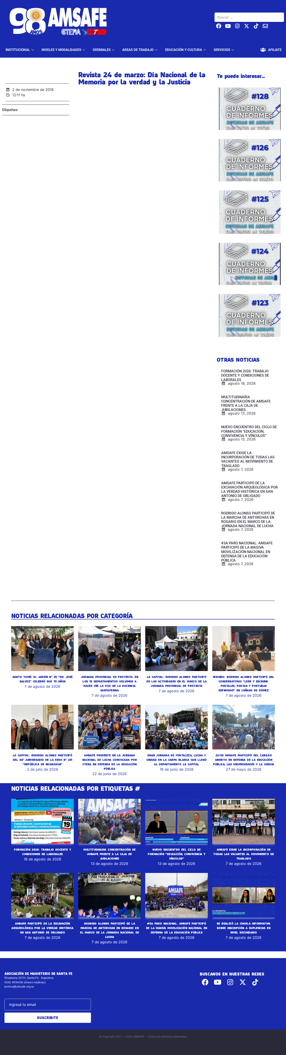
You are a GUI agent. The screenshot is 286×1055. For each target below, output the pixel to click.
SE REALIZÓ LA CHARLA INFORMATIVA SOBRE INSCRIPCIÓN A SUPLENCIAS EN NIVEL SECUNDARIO (243, 927)
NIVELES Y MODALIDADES (61, 50)
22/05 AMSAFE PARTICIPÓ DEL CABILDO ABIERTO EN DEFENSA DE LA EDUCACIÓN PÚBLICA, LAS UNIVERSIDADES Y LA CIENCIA (243, 759)
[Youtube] (228, 26)
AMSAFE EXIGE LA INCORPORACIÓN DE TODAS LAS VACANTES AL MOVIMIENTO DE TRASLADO (243, 853)
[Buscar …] (249, 17)
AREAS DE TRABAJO (138, 50)
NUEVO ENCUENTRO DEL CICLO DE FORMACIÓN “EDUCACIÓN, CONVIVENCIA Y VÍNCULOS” (176, 853)
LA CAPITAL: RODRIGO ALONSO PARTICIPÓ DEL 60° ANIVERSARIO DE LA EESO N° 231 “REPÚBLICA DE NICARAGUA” (42, 759)
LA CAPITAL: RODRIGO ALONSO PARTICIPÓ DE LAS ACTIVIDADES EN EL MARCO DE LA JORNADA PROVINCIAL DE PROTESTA (176, 681)
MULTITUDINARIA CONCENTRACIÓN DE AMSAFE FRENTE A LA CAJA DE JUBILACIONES (109, 853)
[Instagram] (237, 26)
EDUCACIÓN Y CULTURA (183, 50)
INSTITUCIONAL (18, 50)
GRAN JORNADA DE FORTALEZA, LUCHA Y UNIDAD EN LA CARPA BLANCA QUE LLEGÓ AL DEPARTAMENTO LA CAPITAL (176, 759)
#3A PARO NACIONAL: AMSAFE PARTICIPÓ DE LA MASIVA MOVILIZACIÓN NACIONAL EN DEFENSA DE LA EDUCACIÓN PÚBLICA (176, 927)
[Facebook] (218, 26)
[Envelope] (265, 26)
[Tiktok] (256, 26)
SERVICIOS (222, 50)
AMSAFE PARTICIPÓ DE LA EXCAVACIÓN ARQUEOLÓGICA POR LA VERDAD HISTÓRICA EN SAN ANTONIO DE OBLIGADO (42, 927)
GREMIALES (102, 50)
